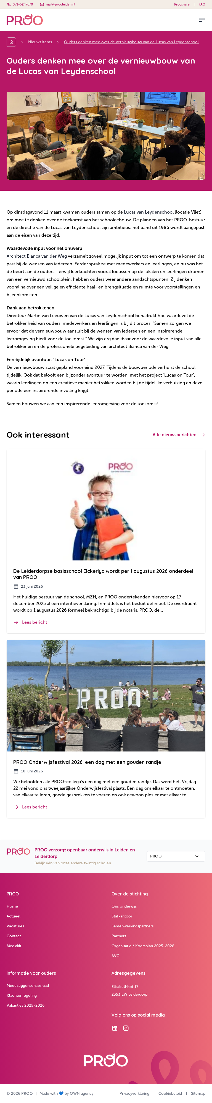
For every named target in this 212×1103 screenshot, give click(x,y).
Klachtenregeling (22, 995)
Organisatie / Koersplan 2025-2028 (143, 946)
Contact (14, 936)
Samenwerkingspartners (132, 926)
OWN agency (82, 1093)
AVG (116, 956)
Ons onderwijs (124, 906)
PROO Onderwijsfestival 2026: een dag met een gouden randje (87, 762)
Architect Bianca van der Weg (37, 256)
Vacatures (15, 926)
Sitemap (198, 1093)
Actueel (13, 916)
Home (12, 906)
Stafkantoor (122, 916)
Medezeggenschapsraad (28, 986)
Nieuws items (40, 42)
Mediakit (14, 946)
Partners (119, 936)
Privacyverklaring (134, 1093)
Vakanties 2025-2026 (25, 1005)
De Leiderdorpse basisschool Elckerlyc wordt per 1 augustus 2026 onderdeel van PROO (103, 574)
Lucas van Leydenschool (149, 212)
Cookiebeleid (170, 1093)
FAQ (202, 4)
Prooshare (182, 4)
